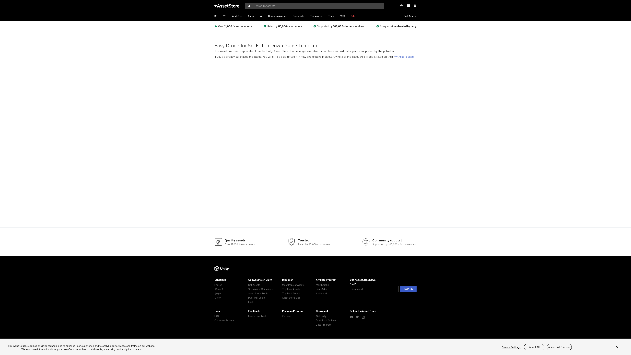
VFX (342, 16)
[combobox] (314, 6)
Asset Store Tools (258, 293)
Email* (353, 284)
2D (224, 16)
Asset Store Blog (291, 297)
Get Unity (321, 316)
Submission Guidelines (260, 289)
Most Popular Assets (293, 285)
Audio (251, 16)
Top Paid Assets (291, 293)
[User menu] (415, 6)
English (218, 285)
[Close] (617, 347)
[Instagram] (363, 317)
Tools (331, 16)
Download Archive (326, 320)
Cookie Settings (511, 347)
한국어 (217, 293)
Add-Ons (237, 16)
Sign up (408, 289)
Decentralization (277, 16)
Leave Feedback (257, 316)
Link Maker (322, 289)
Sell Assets (254, 285)
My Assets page (404, 56)
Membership (322, 285)
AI (261, 16)
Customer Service (224, 320)
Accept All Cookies (559, 347)
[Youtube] (351, 317)
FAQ (250, 302)
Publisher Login (256, 297)
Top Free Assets (291, 289)
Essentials (298, 16)
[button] (401, 6)
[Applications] (409, 6)
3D (216, 16)
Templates (316, 16)
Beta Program (323, 324)
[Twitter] (357, 317)
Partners (286, 316)
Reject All (534, 347)
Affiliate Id (321, 293)
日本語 (217, 297)
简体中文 (219, 289)
